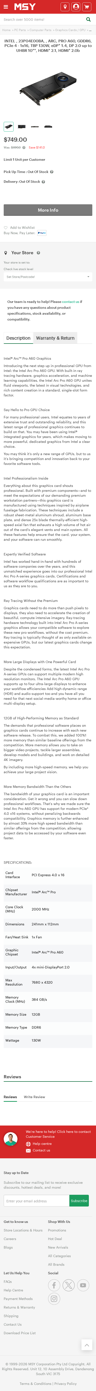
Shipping (11, 1316)
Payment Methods (18, 1299)
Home (6, 30)
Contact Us (13, 1324)
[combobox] (48, 19)
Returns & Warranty (19, 1307)
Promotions (57, 1230)
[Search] (88, 19)
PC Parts (20, 30)
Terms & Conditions (35, 1383)
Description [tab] (18, 338)
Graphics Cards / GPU (70, 30)
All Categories (59, 1256)
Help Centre (13, 1290)
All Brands (56, 1264)
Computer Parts (40, 30)
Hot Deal (55, 1239)
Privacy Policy (65, 1383)
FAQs (8, 1281)
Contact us (41, 1150)
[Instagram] (55, 1303)
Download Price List (20, 1333)
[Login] (75, 6)
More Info (48, 210)
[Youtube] (84, 1290)
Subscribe (79, 1200)
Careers (10, 1239)
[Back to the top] (86, 1344)
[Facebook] (55, 1290)
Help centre (42, 1143)
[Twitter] (70, 1290)
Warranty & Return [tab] (55, 338)
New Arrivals (58, 1247)
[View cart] (86, 6)
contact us (70, 301)
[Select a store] (65, 6)
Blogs (8, 1247)
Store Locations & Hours (23, 1230)
